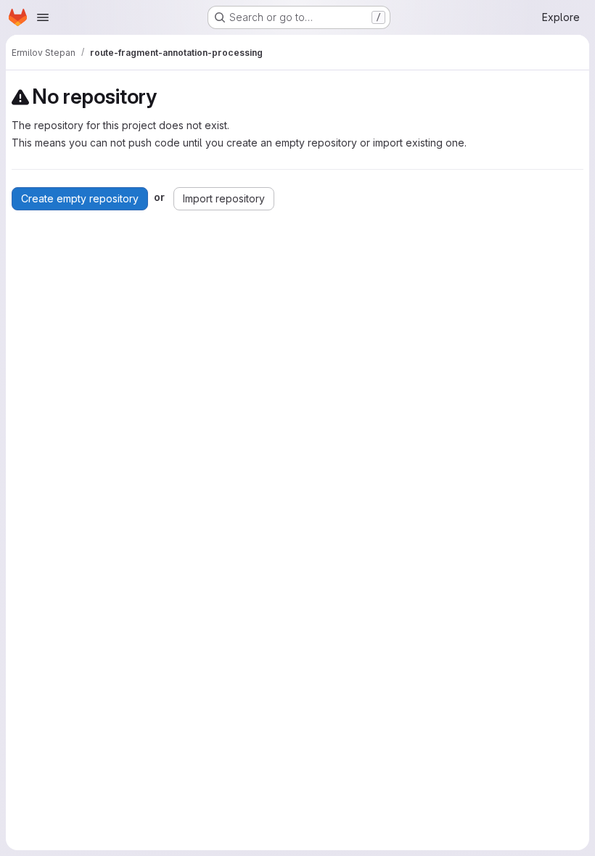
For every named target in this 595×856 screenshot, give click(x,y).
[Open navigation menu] (42, 17)
